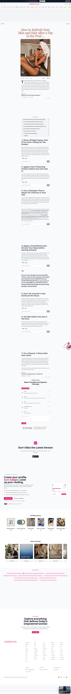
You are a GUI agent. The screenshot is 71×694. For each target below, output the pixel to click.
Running (61, 655)
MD (31, 78)
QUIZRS (49, 98)
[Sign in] (69, 4)
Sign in (23, 500)
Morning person (24, 375)
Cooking (52, 644)
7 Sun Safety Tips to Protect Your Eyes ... (48, 580)
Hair (61, 648)
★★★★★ (68, 23)
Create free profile (8, 498)
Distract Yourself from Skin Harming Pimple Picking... (26, 578)
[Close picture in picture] (59, 687)
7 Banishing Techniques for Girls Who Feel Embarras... (56, 575)
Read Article (14, 561)
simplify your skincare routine (10, 575)
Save (44, 78)
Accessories (28, 642)
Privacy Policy (56, 669)
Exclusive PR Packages (43, 669)
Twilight (44, 659)
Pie (28, 97)
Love (26, 653)
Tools (26, 661)
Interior (44, 650)
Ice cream (31, 97)
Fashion (44, 646)
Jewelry (52, 650)
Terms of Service (28, 671)
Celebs (44, 644)
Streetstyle (53, 657)
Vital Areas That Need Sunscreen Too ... (48, 578)
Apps (35, 642)
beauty (2, 23)
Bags (44, 642)
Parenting (44, 655)
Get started (64, 494)
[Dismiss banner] (48, 427)
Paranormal (36, 655)
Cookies (25, 97)
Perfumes (53, 655)
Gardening (45, 648)
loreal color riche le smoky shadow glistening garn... (26, 580)
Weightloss (62, 659)
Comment (24, 423)
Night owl (29, 375)
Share (48, 78)
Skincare (35, 657)
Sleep (44, 657)
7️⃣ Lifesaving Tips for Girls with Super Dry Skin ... (34, 573)
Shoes (27, 657)
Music (61, 653)
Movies (52, 653)
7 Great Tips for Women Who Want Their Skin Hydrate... (30, 575)
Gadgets (35, 648)
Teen (26, 659)
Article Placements (57, 667)
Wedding (53, 659)
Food (61, 646)
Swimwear (62, 657)
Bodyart (27, 644)
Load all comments (25, 388)
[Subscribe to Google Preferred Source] (27, 428)
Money (44, 653)
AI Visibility (42, 667)
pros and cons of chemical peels (14, 573)
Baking (52, 642)
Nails (26, 655)
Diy (34, 646)
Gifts (52, 648)
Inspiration (36, 650)
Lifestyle (61, 650)
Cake (22, 97)
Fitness (52, 646)
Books (35, 644)
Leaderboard (54, 494)
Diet (26, 646)
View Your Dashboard (20, 498)
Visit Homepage (35, 632)
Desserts (61, 644)
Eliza (23, 78)
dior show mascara (42, 281)
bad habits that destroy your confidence (55, 573)
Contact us (27, 667)
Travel (35, 659)
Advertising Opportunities (30, 669)
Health (27, 650)
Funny (27, 648)
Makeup (35, 653)
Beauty (61, 642)
